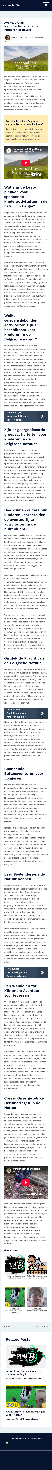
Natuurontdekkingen (32, 1379)
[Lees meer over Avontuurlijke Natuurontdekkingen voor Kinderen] (26, 1396)
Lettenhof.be (12, 5)
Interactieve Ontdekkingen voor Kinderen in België (24, 1373)
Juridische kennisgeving (26, 1463)
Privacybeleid (26, 1456)
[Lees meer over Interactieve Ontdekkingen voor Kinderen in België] (26, 1356)
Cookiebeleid (26, 1459)
